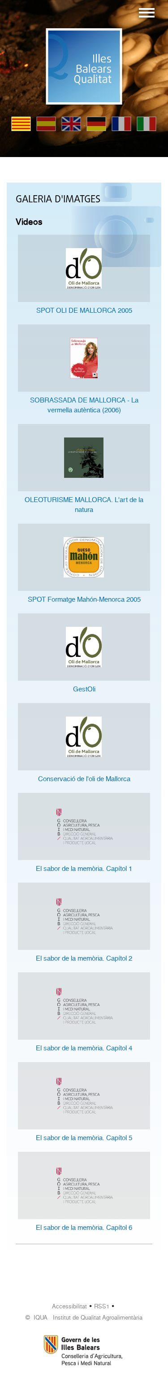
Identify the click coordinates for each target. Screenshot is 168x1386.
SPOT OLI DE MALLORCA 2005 (84, 310)
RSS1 (101, 1306)
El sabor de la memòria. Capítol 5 (84, 1138)
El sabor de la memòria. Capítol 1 (84, 869)
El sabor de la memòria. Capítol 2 (84, 958)
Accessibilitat (69, 1306)
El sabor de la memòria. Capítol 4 (84, 1048)
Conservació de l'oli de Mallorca (84, 779)
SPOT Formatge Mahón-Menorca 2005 (84, 599)
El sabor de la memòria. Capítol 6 (84, 1228)
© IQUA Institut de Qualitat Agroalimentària (84, 1317)
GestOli (84, 689)
